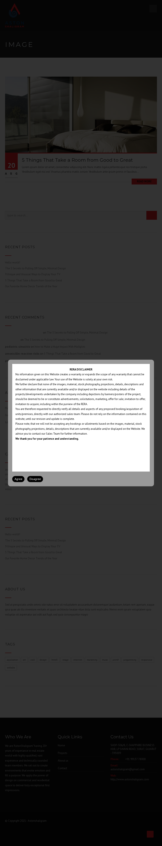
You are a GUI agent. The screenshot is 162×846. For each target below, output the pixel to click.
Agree (18, 479)
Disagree (35, 479)
